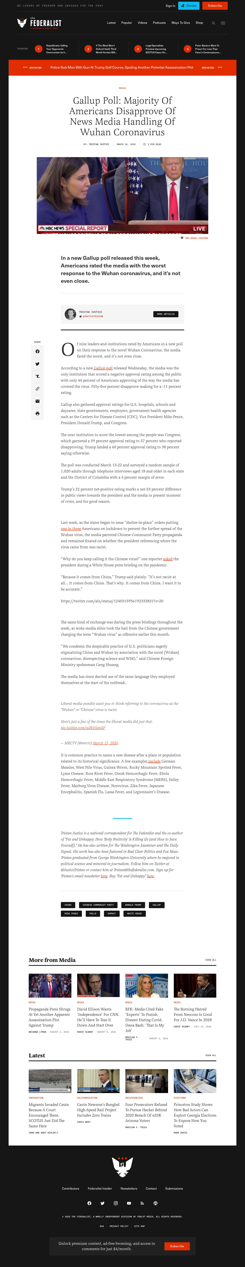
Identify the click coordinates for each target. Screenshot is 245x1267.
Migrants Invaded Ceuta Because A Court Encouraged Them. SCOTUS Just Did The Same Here (49, 1115)
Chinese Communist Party (98, 905)
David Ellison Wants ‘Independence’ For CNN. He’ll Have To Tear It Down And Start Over (98, 1017)
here (104, 876)
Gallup (157, 905)
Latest (37, 1055)
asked (167, 559)
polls (93, 913)
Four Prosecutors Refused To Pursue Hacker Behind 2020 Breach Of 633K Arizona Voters (146, 1112)
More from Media (52, 960)
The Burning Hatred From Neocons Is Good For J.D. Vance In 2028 (193, 1014)
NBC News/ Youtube (196, 238)
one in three (71, 528)
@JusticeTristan (93, 316)
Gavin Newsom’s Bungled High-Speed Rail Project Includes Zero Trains (98, 1110)
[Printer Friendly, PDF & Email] (37, 414)
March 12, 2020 (105, 743)
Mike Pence (71, 913)
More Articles (166, 314)
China (68, 905)
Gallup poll (103, 368)
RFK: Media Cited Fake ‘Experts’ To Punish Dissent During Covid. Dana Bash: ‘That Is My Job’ (144, 1020)
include (154, 761)
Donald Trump (133, 905)
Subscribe (215, 5)
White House (134, 913)
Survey (112, 913)
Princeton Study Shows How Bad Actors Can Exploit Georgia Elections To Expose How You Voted (195, 1115)
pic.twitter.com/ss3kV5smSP (83, 728)
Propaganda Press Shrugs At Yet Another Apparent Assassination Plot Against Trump (49, 1017)
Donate (191, 5)
